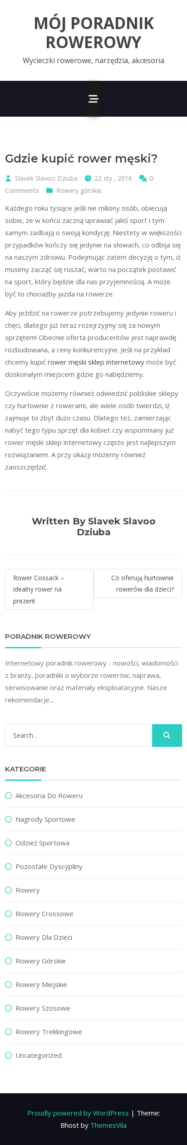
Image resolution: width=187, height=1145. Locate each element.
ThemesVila (108, 1125)
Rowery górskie (79, 190)
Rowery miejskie (41, 984)
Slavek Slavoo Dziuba (46, 178)
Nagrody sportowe (45, 819)
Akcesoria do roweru (49, 795)
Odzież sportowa (42, 842)
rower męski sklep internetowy (96, 361)
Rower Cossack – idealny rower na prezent (38, 589)
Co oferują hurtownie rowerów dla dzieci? (142, 583)
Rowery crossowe (44, 913)
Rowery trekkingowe (48, 1031)
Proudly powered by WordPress (78, 1112)
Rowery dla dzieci (43, 937)
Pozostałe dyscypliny (49, 866)
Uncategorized (38, 1055)
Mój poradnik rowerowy (94, 33)
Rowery (27, 889)
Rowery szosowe (42, 1007)
